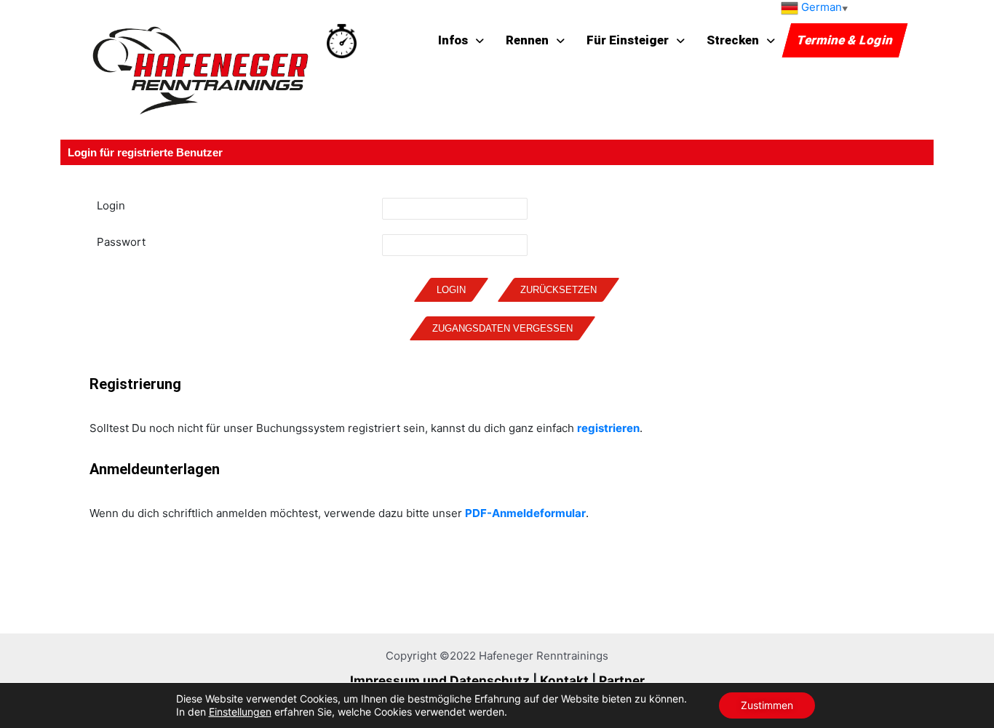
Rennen (527, 40)
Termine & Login (845, 40)
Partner (622, 680)
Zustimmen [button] (767, 705)
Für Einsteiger (628, 40)
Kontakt (564, 680)
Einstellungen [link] (240, 711)
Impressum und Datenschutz (440, 680)
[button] (635, 40)
